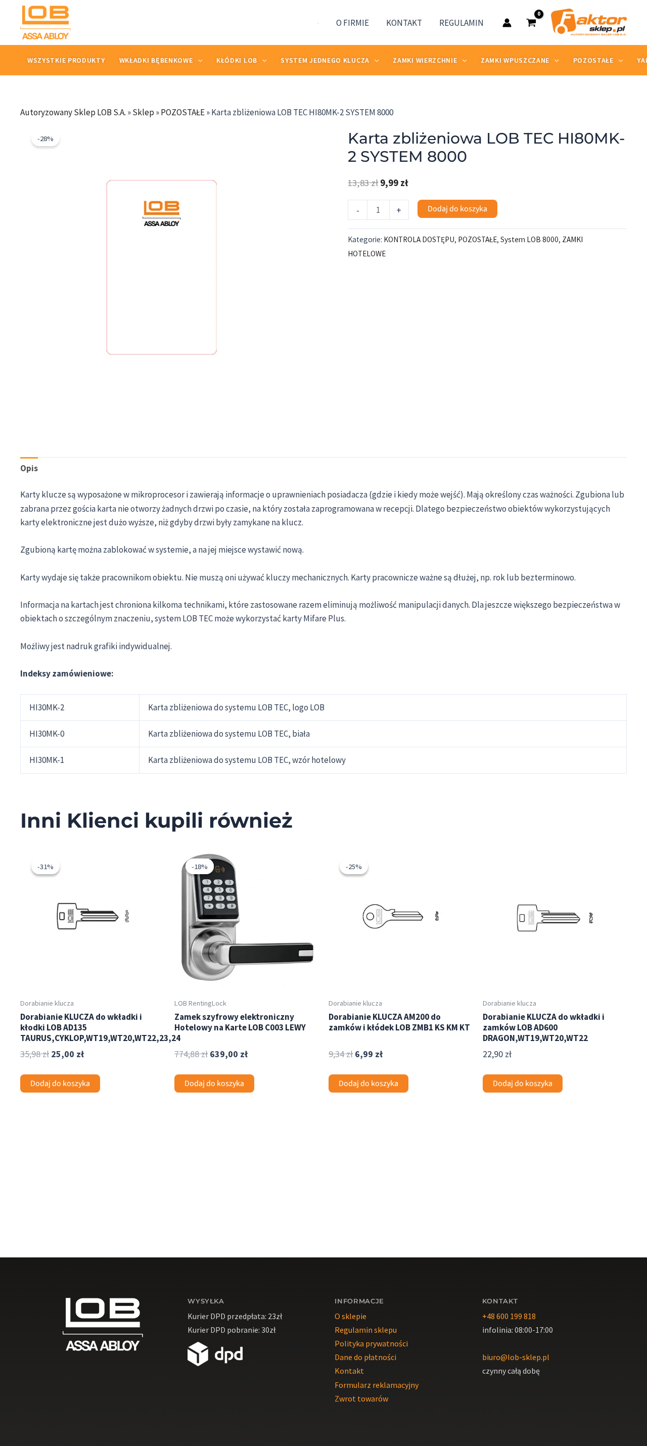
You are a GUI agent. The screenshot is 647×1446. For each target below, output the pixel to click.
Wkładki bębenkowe (156, 60)
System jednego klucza (325, 60)
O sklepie (350, 1316)
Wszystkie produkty (66, 60)
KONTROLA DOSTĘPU (419, 239)
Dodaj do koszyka (457, 208)
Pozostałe (593, 60)
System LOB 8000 (529, 239)
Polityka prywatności (371, 1343)
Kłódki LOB (236, 60)
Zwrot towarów (361, 1398)
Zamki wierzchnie (425, 60)
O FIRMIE (352, 22)
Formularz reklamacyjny (377, 1385)
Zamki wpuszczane (515, 60)
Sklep (143, 112)
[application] (197, 60)
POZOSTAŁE (183, 112)
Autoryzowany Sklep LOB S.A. (73, 112)
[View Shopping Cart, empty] (531, 22)
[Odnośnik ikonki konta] (507, 22)
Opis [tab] (29, 468)
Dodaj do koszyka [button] (60, 1083)
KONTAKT (404, 22)
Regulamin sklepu (366, 1330)
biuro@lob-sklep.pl (515, 1357)
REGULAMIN (461, 22)
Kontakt (349, 1371)
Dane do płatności (365, 1357)
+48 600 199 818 (509, 1316)
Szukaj (305, 23)
